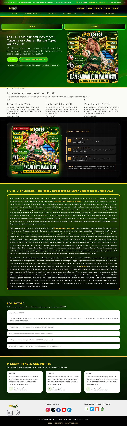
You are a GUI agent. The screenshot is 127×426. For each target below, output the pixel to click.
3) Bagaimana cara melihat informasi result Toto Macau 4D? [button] (31, 333)
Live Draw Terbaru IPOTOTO (33, 59)
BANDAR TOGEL (71, 419)
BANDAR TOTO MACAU (33, 13)
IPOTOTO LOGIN (49, 419)
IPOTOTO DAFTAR (60, 419)
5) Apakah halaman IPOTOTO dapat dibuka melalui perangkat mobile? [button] (35, 346)
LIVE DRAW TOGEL (69, 13)
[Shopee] (97, 409)
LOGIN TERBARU (112, 8)
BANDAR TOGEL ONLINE (51, 65)
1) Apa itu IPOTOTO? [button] (16, 313)
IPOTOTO (15, 13)
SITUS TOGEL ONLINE (33, 65)
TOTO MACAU (52, 13)
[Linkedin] (69, 410)
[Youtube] (64, 410)
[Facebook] (58, 410)
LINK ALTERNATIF (94, 8)
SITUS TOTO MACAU (90, 13)
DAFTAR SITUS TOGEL (16, 65)
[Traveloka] (92, 409)
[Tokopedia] (102, 409)
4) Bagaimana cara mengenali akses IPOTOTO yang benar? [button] (31, 340)
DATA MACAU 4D (109, 13)
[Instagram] (48, 410)
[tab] (63, 312)
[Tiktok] (53, 411)
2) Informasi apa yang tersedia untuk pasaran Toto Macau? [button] (31, 327)
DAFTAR (80, 8)
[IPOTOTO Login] (87, 409)
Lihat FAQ (12, 59)
